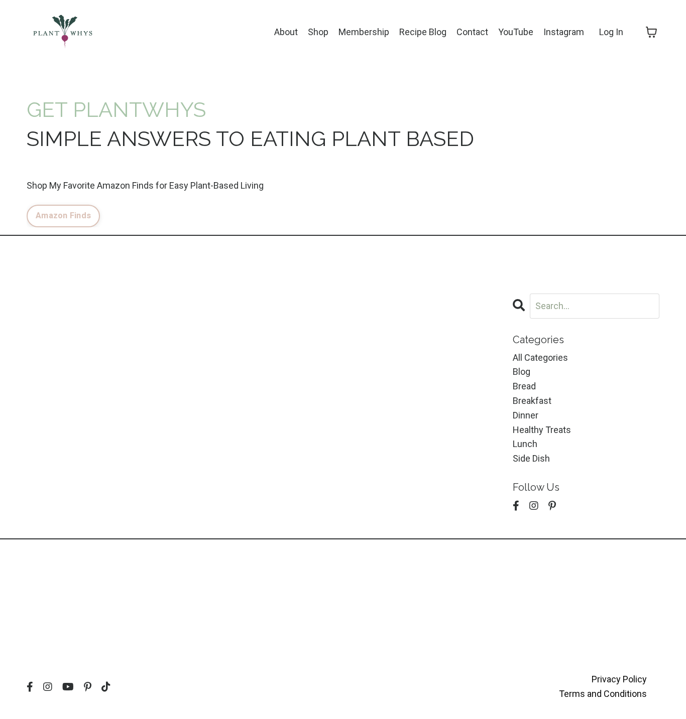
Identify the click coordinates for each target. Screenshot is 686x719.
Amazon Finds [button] (63, 215)
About (286, 32)
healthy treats (542, 429)
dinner (525, 415)
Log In (611, 32)
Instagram (563, 32)
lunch (525, 444)
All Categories (540, 357)
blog (521, 371)
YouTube (515, 32)
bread (524, 386)
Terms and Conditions (603, 693)
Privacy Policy (619, 679)
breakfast (532, 400)
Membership (363, 32)
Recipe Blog (422, 32)
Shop (318, 32)
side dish (531, 458)
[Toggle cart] (651, 32)
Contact (472, 32)
